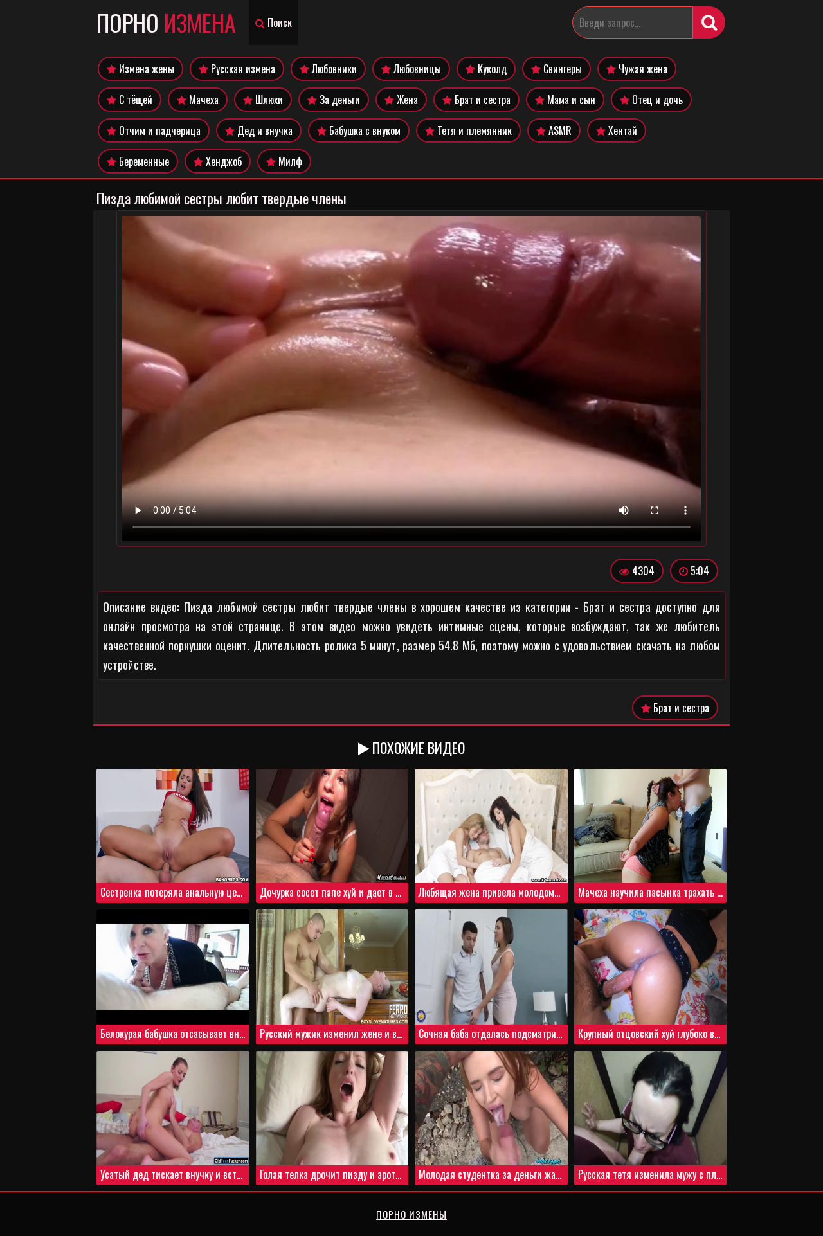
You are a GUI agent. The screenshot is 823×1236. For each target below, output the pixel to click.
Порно (166, 22)
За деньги (338, 99)
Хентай (621, 130)
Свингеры (561, 68)
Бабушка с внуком (364, 130)
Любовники (333, 68)
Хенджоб (222, 161)
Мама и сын (570, 99)
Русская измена (241, 68)
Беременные (142, 161)
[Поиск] (709, 22)
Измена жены (145, 68)
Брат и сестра (481, 99)
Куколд (491, 68)
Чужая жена (641, 68)
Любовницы (416, 68)
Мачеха (202, 99)
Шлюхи (268, 99)
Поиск (278, 22)
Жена (406, 99)
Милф (289, 161)
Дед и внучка (264, 130)
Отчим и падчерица (158, 130)
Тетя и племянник (473, 130)
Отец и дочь (656, 99)
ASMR (559, 130)
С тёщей (134, 99)
